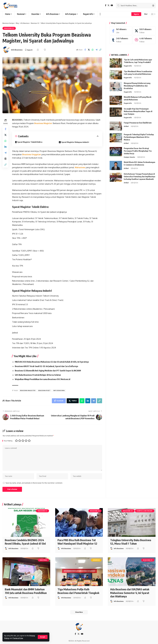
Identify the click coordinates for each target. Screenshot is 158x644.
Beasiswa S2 (9, 28)
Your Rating (8, 441)
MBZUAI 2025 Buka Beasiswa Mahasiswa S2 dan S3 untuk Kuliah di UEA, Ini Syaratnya (52, 362)
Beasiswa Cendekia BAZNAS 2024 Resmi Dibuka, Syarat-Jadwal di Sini (25, 541)
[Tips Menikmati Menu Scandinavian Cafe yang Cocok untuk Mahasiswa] (116, 74)
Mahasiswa (80, 167)
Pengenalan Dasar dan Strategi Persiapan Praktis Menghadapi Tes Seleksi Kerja (138, 150)
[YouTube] (112, 5)
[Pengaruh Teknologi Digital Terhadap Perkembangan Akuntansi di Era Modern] (116, 137)
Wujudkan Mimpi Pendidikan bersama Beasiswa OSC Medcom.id (42, 379)
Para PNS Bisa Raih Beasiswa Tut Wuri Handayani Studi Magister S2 (77, 541)
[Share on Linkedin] (5, 147)
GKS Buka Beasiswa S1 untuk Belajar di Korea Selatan (38, 375)
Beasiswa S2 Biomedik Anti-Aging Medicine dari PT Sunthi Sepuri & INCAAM (48, 370)
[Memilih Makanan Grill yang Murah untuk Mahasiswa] (116, 100)
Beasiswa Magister (43, 123)
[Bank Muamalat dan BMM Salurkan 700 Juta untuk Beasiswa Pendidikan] (26, 571)
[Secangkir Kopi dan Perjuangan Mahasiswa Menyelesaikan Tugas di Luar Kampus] (116, 112)
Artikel (126, 126)
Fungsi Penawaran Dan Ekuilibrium (138, 123)
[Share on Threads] (5, 159)
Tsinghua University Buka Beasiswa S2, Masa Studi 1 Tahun (130, 541)
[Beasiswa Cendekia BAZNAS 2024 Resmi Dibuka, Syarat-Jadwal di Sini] (26, 522)
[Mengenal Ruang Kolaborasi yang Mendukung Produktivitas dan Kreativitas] (116, 86)
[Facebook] (105, 5)
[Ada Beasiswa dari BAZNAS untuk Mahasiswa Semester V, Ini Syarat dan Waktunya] (132, 571)
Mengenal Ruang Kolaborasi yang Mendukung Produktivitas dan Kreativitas (137, 85)
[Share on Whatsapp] (92, 50)
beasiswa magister (27, 390)
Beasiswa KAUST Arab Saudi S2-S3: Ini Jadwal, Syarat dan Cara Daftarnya (46, 366)
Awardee (96, 560)
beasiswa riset (44, 390)
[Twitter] (108, 5)
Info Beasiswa (16, 50)
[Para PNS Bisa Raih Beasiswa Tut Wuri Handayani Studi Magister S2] (79, 522)
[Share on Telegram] (96, 50)
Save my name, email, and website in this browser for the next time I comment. (34, 483)
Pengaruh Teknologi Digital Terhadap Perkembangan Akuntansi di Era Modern (139, 137)
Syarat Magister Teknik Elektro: (30, 142)
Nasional (43, 560)
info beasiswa (59, 390)
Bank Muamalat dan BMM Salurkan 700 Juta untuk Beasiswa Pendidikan (26, 591)
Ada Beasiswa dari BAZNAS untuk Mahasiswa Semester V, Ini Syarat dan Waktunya (129, 592)
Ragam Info (128, 66)
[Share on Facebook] (85, 50)
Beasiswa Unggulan (31, 154)
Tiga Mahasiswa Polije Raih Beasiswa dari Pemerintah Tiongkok (78, 591)
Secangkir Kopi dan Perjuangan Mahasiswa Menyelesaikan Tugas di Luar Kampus (138, 111)
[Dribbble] (144, 40)
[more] (100, 14)
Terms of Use (18, 638)
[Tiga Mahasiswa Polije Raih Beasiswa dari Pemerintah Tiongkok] (79, 571)
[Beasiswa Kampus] (10, 5)
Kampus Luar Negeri (144, 511)
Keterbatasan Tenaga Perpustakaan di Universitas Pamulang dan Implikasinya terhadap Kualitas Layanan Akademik (139, 176)
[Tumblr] (121, 40)
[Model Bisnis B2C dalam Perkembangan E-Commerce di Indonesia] (116, 165)
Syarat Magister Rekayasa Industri (75, 142)
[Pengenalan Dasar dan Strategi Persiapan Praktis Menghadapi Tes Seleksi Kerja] (116, 151)
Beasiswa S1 (42, 511)
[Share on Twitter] (89, 50)
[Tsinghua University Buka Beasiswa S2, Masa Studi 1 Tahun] (132, 522)
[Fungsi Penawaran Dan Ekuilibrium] (116, 126)
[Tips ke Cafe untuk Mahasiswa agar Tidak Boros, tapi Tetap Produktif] (116, 63)
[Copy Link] (100, 50)
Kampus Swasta (129, 157)
